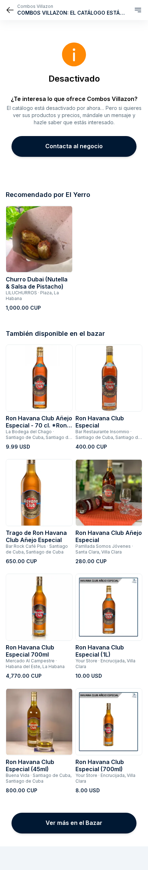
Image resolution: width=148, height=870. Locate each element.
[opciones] (138, 10)
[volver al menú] (10, 10)
